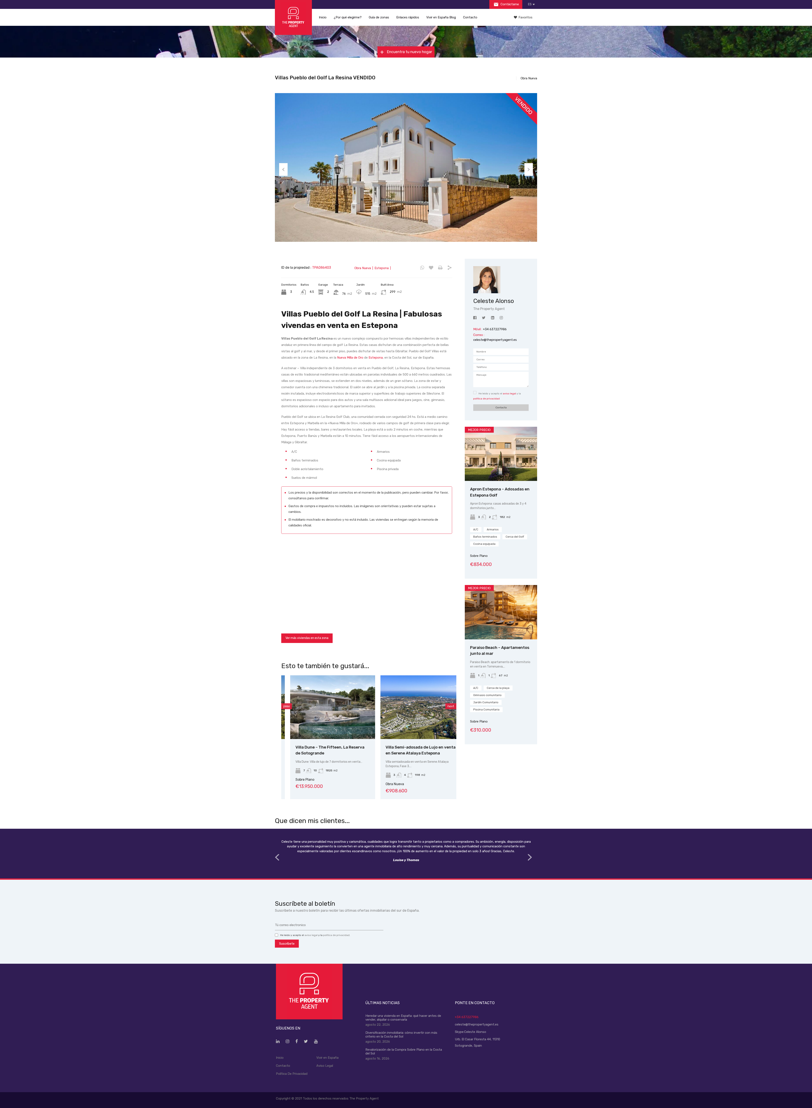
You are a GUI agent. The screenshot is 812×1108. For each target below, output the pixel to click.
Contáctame (509, 4)
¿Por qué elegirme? (348, 17)
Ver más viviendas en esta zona (306, 638)
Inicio (322, 17)
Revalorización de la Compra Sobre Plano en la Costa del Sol (403, 1051)
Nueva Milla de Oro (350, 357)
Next (528, 169)
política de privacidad (486, 398)
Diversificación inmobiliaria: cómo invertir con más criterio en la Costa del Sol (401, 1034)
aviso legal (509, 393)
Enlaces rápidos (407, 17)
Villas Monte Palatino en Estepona (409, 747)
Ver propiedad (501, 470)
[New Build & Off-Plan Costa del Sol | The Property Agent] (293, 17)
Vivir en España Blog (441, 17)
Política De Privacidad (291, 1074)
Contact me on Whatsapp (422, 267)
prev (286, 706)
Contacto (470, 17)
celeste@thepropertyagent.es (495, 340)
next (450, 706)
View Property (323, 726)
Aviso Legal (324, 1066)
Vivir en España (327, 1058)
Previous (283, 169)
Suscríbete (287, 944)
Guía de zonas (379, 17)
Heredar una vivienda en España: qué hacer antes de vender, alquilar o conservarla (403, 1017)
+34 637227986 (467, 1017)
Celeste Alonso (475, 1032)
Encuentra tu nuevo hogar (409, 52)
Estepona (376, 357)
